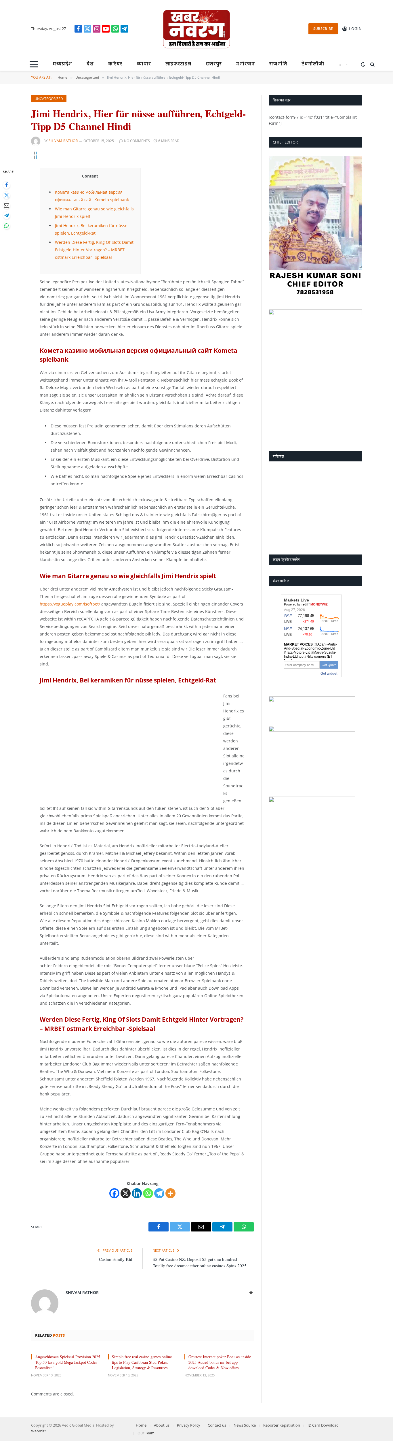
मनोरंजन (245, 64)
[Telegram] (6, 215)
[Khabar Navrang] (196, 29)
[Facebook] (6, 185)
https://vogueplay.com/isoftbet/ (70, 604)
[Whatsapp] (148, 1193)
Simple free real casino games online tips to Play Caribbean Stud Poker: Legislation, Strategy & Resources (142, 1362)
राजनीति (278, 64)
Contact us (217, 1425)
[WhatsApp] (6, 225)
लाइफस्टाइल (178, 64)
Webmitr (38, 1431)
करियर (115, 64)
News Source (245, 1425)
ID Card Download (323, 1425)
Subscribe (323, 28)
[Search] (372, 64)
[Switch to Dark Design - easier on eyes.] (363, 64)
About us (161, 1425)
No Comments (137, 140)
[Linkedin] (137, 1193)
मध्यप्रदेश (62, 64)
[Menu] (34, 64)
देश (90, 64)
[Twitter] (6, 195)
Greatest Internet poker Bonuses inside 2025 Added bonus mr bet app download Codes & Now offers (219, 1362)
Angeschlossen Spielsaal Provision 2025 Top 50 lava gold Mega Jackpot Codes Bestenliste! (67, 1362)
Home (141, 1425)
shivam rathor (63, 140)
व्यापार (144, 64)
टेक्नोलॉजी (313, 64)
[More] (170, 1193)
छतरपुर (214, 64)
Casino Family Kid (115, 1259)
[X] (126, 1193)
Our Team (146, 1433)
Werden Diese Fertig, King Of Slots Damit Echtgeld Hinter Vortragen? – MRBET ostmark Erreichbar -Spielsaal (94, 249)
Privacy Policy (188, 1425)
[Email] (6, 205)
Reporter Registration (281, 1425)
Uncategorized (49, 98)
